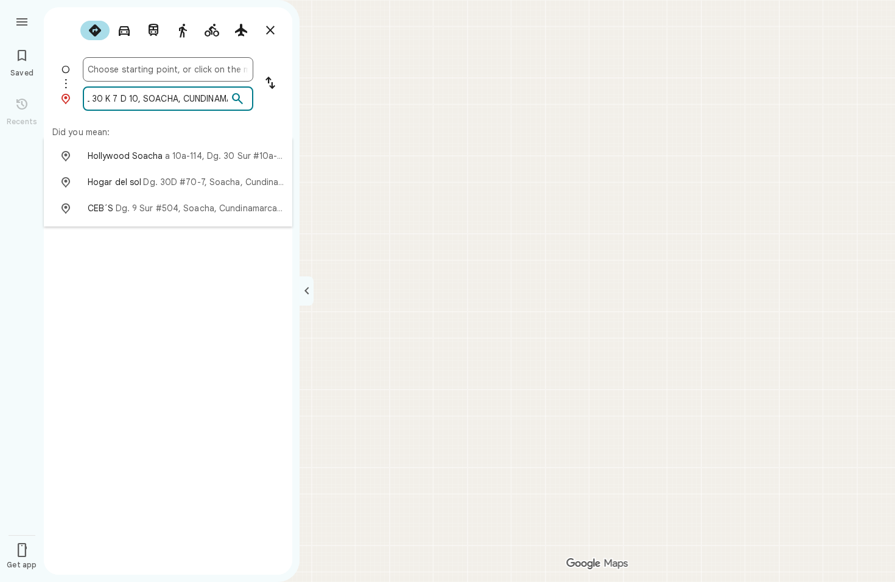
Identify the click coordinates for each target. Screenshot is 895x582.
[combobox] (168, 69)
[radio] (95, 30)
